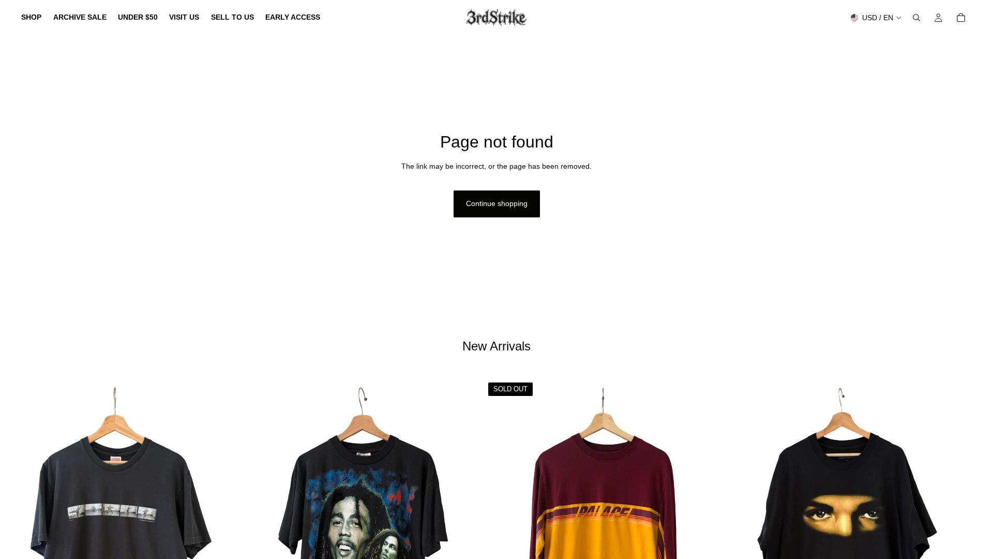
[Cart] (961, 17)
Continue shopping (497, 203)
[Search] (916, 17)
